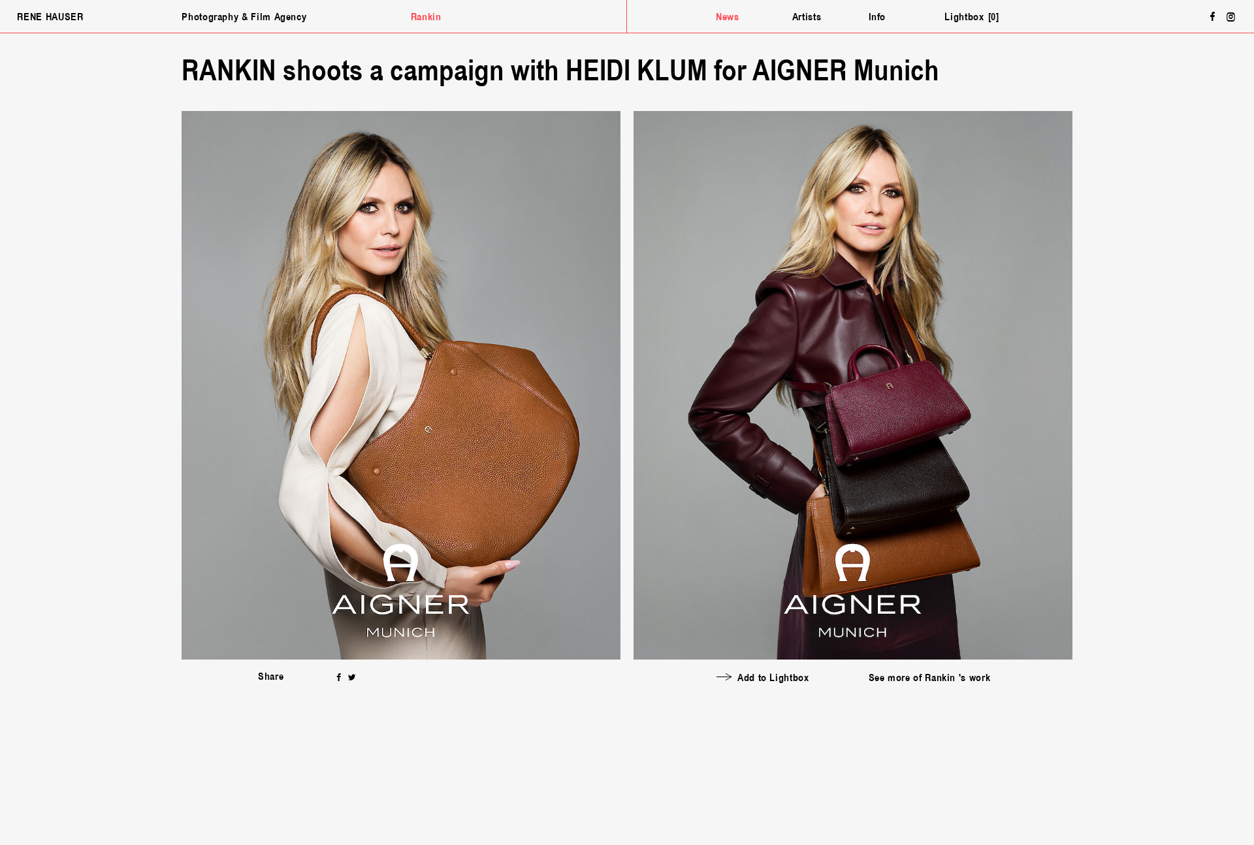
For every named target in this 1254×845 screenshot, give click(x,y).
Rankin (426, 17)
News (727, 17)
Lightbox (970, 17)
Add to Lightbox (773, 678)
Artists (806, 17)
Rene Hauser (50, 17)
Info (877, 17)
